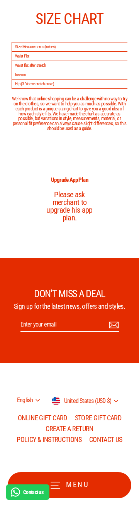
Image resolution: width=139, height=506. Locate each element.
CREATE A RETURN (69, 429)
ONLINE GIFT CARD (42, 418)
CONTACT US (105, 439)
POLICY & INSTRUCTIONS (49, 439)
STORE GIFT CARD (98, 418)
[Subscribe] (113, 325)
